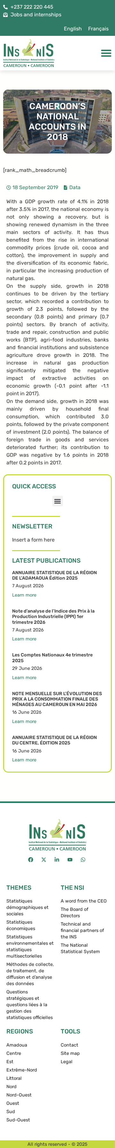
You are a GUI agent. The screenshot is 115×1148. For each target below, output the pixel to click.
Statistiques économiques (20, 925)
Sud (10, 1111)
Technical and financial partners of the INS (82, 930)
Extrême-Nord (21, 1070)
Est (9, 1061)
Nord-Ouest (19, 1095)
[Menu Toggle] (106, 53)
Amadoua (16, 1045)
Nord (11, 1086)
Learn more (24, 595)
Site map (70, 1053)
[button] (57, 501)
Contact (69, 1045)
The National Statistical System (80, 948)
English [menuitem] (73, 29)
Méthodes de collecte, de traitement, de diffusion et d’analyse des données (30, 974)
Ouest (12, 1103)
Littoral (14, 1078)
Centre (13, 1053)
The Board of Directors (74, 913)
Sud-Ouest (18, 1120)
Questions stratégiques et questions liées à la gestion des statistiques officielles (29, 1004)
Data (74, 187)
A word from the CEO (84, 901)
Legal (67, 1061)
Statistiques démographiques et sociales (27, 907)
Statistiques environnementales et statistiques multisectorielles (30, 946)
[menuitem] (73, 28)
